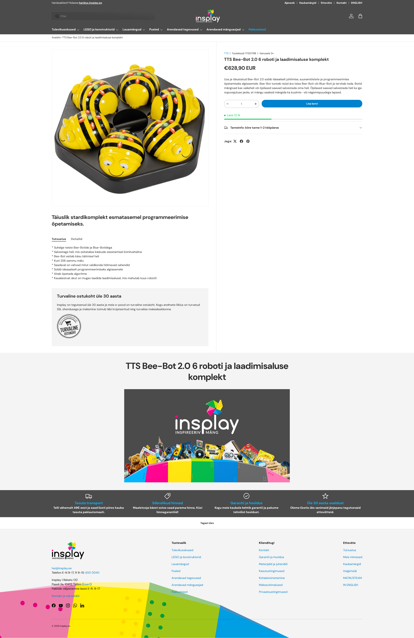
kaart (86, 584)
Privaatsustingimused (273, 592)
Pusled (154, 29)
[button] (360, 16)
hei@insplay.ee (62, 568)
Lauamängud (132, 29)
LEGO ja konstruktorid (99, 29)
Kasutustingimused (271, 571)
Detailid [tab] (76, 239)
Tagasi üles (207, 523)
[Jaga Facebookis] (241, 141)
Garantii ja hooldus (271, 557)
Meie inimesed (352, 557)
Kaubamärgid (307, 3)
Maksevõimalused (271, 585)
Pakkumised (257, 29)
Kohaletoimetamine (272, 578)
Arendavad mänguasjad (224, 29)
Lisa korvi (312, 103)
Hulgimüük (350, 571)
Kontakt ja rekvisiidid (65, 596)
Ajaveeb (289, 3)
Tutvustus (349, 550)
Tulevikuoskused (64, 29)
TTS (226, 53)
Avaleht (56, 37)
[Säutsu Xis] (235, 141)
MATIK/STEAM (352, 578)
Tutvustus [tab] (59, 239)
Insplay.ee (65, 626)
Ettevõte (326, 3)
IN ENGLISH (350, 585)
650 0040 (92, 573)
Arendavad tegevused (183, 29)
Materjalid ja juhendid (273, 564)
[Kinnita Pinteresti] (248, 141)
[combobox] (103, 16)
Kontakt (342, 3)
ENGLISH (356, 3)
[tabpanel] (130, 262)
